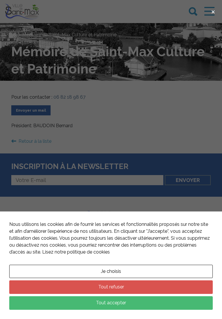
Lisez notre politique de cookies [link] (76, 252)
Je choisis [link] (111, 271)
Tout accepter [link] (111, 302)
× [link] (213, 11)
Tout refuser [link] (111, 287)
